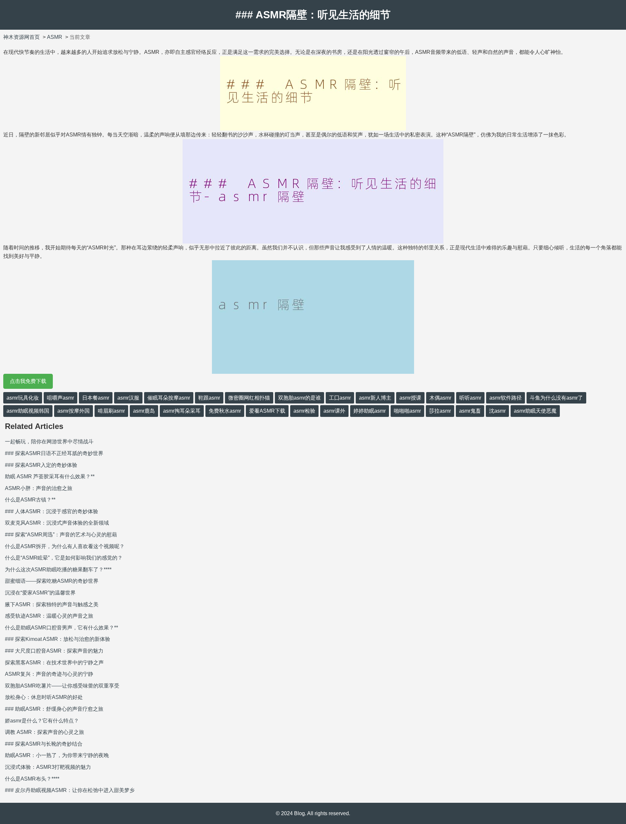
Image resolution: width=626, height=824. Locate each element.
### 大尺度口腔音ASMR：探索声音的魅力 (54, 651)
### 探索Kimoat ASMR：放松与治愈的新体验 (57, 639)
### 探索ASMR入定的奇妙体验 (41, 465)
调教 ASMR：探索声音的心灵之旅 (44, 732)
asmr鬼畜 (470, 411)
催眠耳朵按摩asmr (168, 398)
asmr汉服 (128, 398)
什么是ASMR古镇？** (30, 499)
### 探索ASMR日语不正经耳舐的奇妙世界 (54, 453)
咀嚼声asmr (60, 398)
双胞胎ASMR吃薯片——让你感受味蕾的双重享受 (62, 686)
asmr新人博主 (375, 398)
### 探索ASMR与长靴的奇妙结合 (43, 744)
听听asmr (470, 398)
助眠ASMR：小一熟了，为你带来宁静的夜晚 (57, 755)
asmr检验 (304, 411)
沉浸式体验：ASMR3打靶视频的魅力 (48, 767)
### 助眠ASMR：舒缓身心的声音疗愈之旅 (54, 709)
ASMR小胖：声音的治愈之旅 (38, 488)
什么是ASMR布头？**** (32, 779)
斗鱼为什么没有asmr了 (556, 398)
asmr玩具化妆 (23, 398)
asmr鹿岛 (144, 411)
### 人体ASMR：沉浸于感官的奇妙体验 (51, 511)
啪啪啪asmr (407, 411)
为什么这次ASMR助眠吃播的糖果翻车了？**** (58, 569)
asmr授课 (410, 398)
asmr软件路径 (505, 398)
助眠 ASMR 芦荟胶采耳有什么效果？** (50, 476)
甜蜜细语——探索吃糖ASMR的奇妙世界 (51, 581)
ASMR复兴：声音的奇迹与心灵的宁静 (49, 674)
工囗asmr (340, 398)
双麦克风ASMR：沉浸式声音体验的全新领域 (57, 523)
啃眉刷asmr (111, 411)
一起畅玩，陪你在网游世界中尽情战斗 (49, 441)
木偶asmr (440, 398)
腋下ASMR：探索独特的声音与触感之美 (51, 604)
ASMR (54, 37)
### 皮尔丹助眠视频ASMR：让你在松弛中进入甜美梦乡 (70, 790)
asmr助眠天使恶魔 (535, 411)
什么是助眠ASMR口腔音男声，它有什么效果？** (61, 627)
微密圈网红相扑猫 (249, 398)
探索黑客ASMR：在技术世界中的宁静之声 (54, 662)
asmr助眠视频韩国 (28, 411)
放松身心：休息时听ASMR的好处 (44, 697)
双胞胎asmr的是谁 (299, 398)
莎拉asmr (440, 411)
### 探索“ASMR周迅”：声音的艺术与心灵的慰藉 (61, 534)
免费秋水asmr (225, 411)
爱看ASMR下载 (267, 411)
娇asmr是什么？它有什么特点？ (42, 720)
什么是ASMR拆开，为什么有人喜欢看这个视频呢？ (65, 546)
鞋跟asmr (209, 398)
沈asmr (497, 411)
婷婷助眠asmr (369, 411)
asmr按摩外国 (73, 411)
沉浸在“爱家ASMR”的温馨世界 (40, 592)
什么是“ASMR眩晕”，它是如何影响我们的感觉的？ (64, 558)
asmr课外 (334, 411)
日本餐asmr (95, 398)
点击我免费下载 (28, 381)
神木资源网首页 (21, 37)
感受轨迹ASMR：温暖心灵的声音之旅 (49, 616)
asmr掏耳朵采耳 (182, 411)
